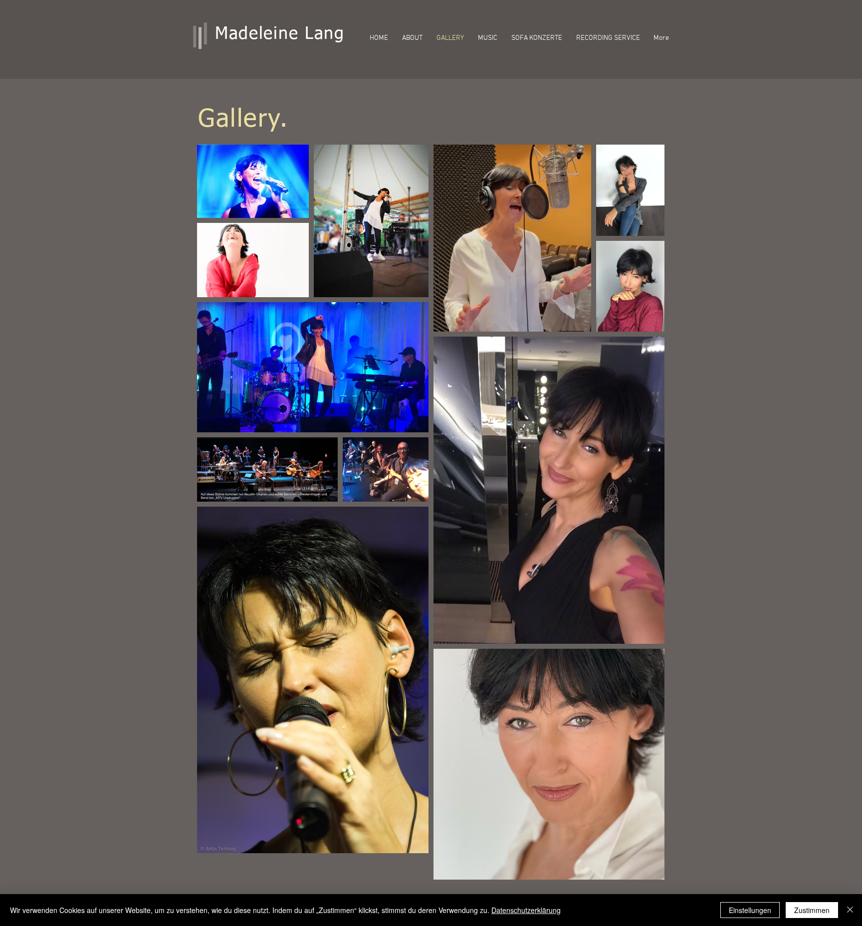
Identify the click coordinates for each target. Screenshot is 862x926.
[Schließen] (850, 910)
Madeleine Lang (280, 34)
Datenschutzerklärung (526, 910)
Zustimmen (812, 910)
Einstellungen (750, 910)
